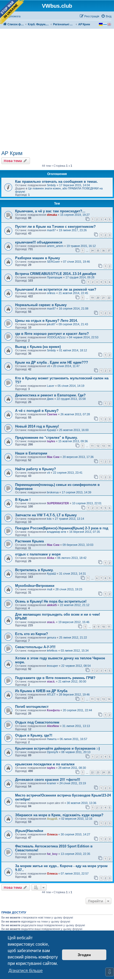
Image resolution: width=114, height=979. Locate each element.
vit (48, 366)
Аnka (50, 557)
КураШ (51, 430)
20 (98, 297)
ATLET (51, 694)
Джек (50, 398)
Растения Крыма (29, 541)
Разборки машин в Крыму (37, 258)
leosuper (52, 665)
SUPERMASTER (58, 503)
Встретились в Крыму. (34, 570)
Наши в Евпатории (31, 453)
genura (51, 637)
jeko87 (51, 324)
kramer (51, 783)
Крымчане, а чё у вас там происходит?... (50, 211)
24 (103, 772)
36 (103, 250)
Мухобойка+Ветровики (34, 586)
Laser (50, 385)
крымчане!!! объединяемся (38, 242)
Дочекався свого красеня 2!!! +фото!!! (47, 780)
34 (92, 250)
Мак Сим (53, 456)
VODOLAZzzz (56, 337)
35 (98, 250)
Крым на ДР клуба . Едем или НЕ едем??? (51, 362)
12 (98, 446)
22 (109, 297)
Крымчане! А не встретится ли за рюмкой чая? (55, 289)
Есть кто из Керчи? (31, 634)
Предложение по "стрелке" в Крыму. (46, 438)
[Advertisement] (57, 90)
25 (109, 772)
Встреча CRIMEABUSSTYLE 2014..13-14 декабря (55, 274)
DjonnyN (52, 752)
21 (103, 297)
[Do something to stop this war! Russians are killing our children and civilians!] (12, 12)
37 (109, 250)
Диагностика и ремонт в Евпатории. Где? (50, 395)
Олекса (52, 834)
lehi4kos (52, 650)
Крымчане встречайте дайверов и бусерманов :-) (57, 748)
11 (92, 446)
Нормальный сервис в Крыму (41, 305)
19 (92, 297)
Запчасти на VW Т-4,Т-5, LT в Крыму (46, 515)
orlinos (51, 293)
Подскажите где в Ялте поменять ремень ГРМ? (55, 678)
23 (98, 772)
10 (103, 626)
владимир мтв (56, 531)
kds (49, 518)
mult (49, 589)
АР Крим (12, 153)
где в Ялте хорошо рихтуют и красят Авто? (52, 334)
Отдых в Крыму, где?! (33, 735)
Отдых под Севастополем (37, 722)
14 (109, 446)
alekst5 (52, 605)
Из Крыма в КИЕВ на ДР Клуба (41, 691)
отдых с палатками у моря (38, 554)
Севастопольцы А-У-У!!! (35, 647)
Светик (52, 414)
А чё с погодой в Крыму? (37, 411)
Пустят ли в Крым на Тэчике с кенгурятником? (55, 227)
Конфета (53, 710)
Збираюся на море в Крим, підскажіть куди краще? (59, 815)
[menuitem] (106, 16)
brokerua (53, 492)
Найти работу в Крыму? (35, 469)
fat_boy (52, 853)
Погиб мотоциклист (32, 707)
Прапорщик (54, 277)
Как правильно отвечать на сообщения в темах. (56, 182)
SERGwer (53, 261)
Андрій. (52, 818)
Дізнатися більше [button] (25, 970)
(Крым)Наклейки (29, 831)
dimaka (52, 214)
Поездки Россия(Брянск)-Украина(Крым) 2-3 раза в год (61, 528)
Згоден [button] (84, 955)
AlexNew (53, 726)
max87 (51, 230)
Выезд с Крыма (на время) (38, 347)
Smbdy (51, 185)
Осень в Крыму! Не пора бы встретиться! (50, 601)
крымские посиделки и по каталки (44, 764)
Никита (51, 739)
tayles (51, 441)
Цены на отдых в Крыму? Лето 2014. (46, 321)
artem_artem (55, 245)
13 (103, 446)
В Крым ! (22, 500)
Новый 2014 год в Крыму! (37, 426)
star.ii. (51, 622)
